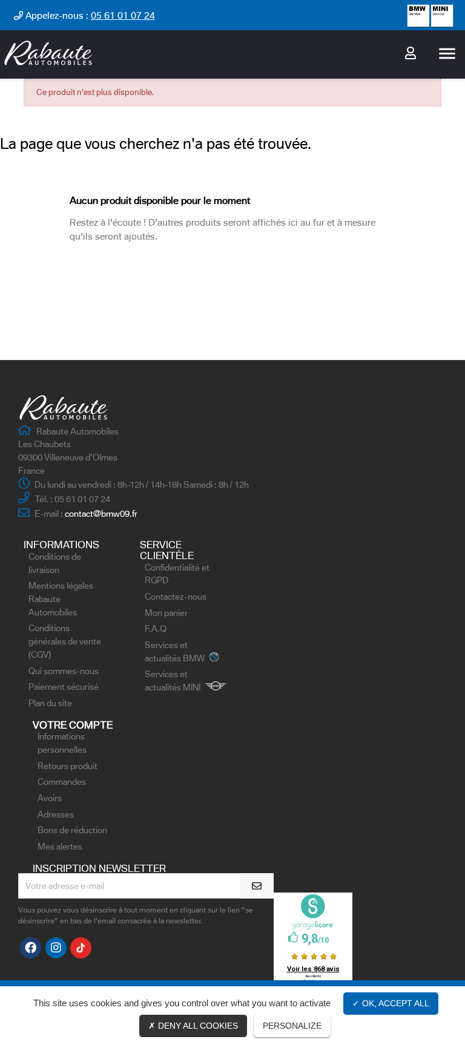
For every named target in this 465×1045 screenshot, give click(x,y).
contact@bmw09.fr (101, 514)
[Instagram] (56, 947)
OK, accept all (394, 1003)
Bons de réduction (72, 830)
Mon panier (166, 613)
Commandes (62, 782)
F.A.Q (156, 629)
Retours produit (67, 766)
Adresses (56, 814)
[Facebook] (30, 947)
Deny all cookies (197, 1025)
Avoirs (50, 798)
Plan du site (50, 703)
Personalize (292, 1025)
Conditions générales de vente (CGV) (64, 641)
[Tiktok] (80, 947)
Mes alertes (60, 846)
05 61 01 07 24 (123, 15)
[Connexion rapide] (410, 54)
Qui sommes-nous (63, 671)
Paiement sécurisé (63, 687)
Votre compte (73, 724)
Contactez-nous (175, 596)
